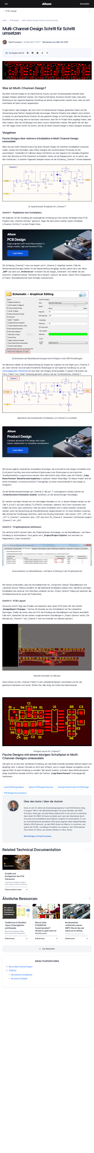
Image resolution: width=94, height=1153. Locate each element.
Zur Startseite (48, 949)
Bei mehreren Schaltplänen (21, 975)
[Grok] (47, 53)
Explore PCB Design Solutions (41, 787)
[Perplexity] (33, 53)
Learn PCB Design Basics (14, 787)
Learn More (18, 253)
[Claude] (37, 53)
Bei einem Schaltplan (19, 978)
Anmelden (84, 4)
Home (4, 20)
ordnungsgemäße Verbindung (15, 371)
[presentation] (90, 898)
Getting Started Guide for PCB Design (73, 787)
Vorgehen (12, 970)
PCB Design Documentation (15, 793)
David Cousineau (15, 42)
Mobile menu (6, 4)
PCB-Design (11, 11)
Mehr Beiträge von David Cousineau (37, 836)
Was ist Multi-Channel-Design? (21, 966)
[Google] (42, 53)
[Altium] (47, 4)
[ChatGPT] (28, 53)
